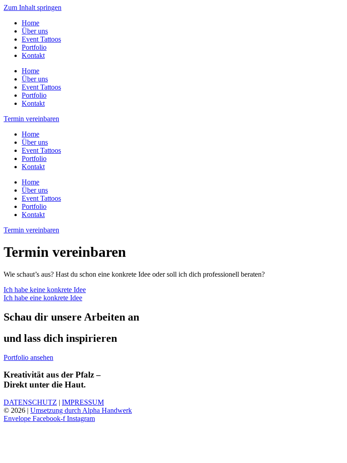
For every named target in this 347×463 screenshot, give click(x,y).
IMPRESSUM (83, 402)
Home (30, 23)
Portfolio (34, 47)
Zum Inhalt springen (32, 7)
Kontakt (33, 55)
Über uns (35, 31)
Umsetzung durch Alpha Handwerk (81, 410)
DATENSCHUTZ (30, 402)
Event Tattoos (41, 39)
